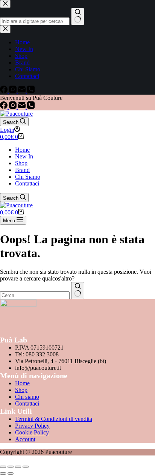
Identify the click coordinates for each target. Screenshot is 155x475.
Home (22, 149)
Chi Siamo (27, 176)
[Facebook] (4, 107)
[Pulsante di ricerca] (77, 290)
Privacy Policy (32, 425)
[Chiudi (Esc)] (26, 467)
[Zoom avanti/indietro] (3, 467)
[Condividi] (18, 467)
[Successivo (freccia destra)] (11, 473)
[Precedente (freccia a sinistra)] (3, 473)
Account (25, 439)
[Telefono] (31, 107)
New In (24, 156)
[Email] (22, 107)
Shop (21, 163)
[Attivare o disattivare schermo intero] (11, 467)
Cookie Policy (32, 432)
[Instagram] (13, 107)
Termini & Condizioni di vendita (53, 419)
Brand (22, 170)
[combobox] (35, 295)
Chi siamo (27, 397)
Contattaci (27, 183)
